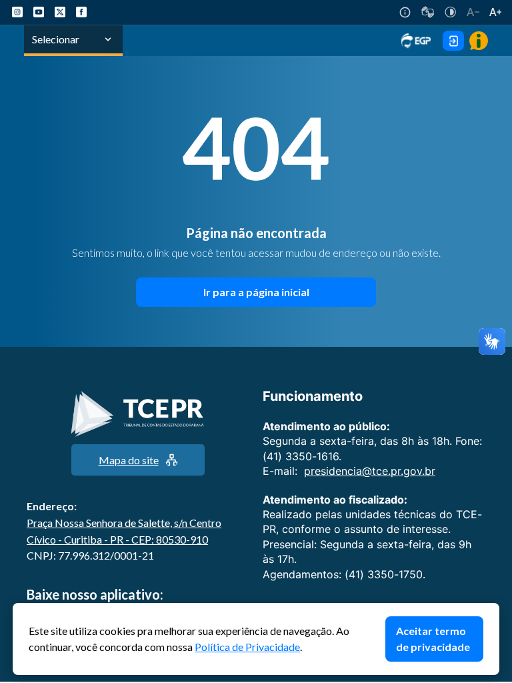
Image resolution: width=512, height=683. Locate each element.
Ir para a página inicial (256, 291)
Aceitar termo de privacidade (433, 638)
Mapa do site (129, 460)
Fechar (492, 609)
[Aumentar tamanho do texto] (495, 12)
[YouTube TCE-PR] (38, 12)
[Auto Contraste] (450, 12)
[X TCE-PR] (60, 12)
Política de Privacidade (247, 646)
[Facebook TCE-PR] (81, 12)
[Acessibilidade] (405, 12)
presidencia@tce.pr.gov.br (369, 471)
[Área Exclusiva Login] (453, 41)
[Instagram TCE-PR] (17, 12)
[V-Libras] (427, 12)
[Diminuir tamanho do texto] (473, 12)
